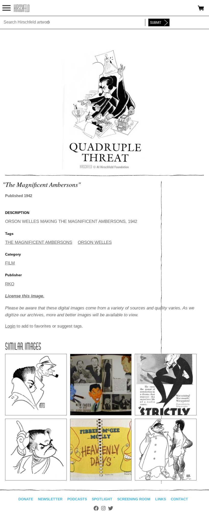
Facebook (96, 508)
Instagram (103, 508)
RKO (9, 284)
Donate (25, 499)
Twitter (110, 508)
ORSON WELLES (95, 242)
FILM (10, 263)
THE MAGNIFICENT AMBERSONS (38, 242)
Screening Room (133, 499)
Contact (179, 499)
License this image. (24, 296)
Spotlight (102, 499)
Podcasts (77, 499)
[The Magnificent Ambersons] (104, 168)
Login (10, 326)
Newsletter (50, 499)
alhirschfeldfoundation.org (21, 8)
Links (160, 499)
